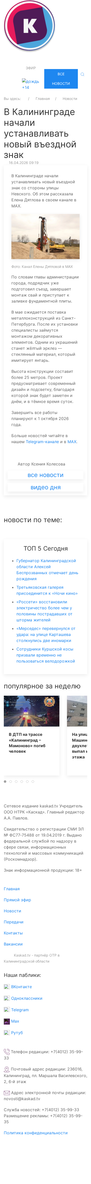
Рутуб (16, 1032)
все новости (45, 475)
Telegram (19, 1009)
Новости (12, 910)
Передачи (14, 921)
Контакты (13, 932)
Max (14, 1021)
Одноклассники (26, 998)
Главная (12, 888)
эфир (31, 68)
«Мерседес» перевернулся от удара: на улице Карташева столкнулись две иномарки (46, 634)
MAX (71, 441)
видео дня (46, 487)
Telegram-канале (42, 441)
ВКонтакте (21, 986)
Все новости (61, 79)
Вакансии (13, 943)
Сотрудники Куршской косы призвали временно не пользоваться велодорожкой (45, 655)
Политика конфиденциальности (36, 1132)
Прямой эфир (17, 899)
